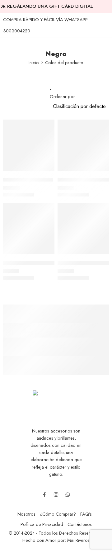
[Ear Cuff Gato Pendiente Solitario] (83, 145)
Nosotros (26, 514)
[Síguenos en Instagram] (56, 494)
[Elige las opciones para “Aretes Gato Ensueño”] (45, 170)
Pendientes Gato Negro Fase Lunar (44, 263)
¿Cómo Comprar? (58, 514)
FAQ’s (86, 514)
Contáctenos (80, 524)
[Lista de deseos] (48, 125)
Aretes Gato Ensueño (28, 180)
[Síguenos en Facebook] (44, 494)
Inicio (34, 62)
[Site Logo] (56, 400)
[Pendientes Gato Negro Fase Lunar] (28, 228)
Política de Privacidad (42, 524)
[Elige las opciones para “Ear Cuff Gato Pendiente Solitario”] (100, 170)
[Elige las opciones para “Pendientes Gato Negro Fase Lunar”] (45, 253)
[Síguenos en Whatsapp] (67, 494)
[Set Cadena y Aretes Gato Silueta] (83, 228)
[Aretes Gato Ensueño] (28, 145)
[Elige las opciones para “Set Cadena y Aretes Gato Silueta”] (100, 253)
